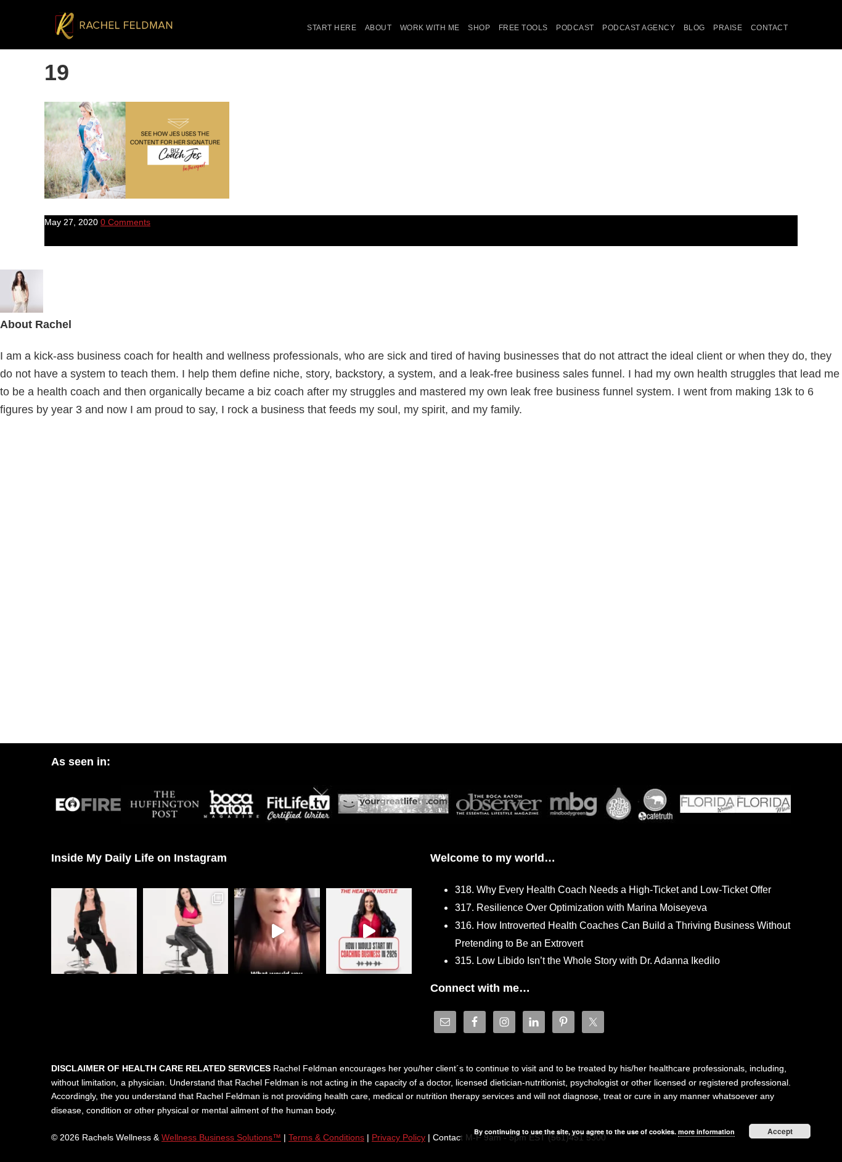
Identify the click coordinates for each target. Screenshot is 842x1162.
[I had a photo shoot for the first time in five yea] (186, 931)
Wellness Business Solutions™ (221, 1137)
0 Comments (125, 222)
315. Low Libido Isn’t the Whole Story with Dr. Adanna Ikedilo (587, 960)
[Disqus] (421, 584)
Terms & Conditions (326, 1137)
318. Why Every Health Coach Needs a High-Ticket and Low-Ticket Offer (613, 889)
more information (706, 1131)
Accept (780, 1131)
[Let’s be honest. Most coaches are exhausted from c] (94, 931)
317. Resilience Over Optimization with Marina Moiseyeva (581, 907)
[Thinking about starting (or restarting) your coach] (369, 931)
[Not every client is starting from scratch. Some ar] (277, 931)
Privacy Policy (398, 1137)
